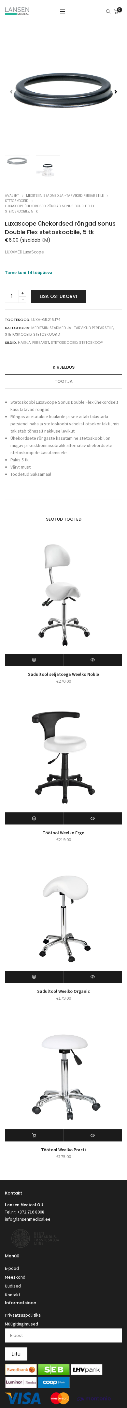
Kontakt (12, 1295)
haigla (24, 342)
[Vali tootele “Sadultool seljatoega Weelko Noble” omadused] (34, 660)
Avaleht (12, 195)
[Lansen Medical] (17, 12)
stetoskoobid (64, 342)
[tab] (63, 368)
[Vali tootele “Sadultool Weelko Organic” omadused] (34, 977)
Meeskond (15, 1277)
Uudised (13, 1286)
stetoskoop (91, 342)
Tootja (64, 381)
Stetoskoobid (16, 200)
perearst (40, 342)
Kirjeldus (64, 367)
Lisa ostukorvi (58, 296)
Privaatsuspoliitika (23, 1315)
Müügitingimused (21, 1324)
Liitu (16, 1354)
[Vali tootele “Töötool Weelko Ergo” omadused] (34, 818)
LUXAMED (13, 252)
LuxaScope (33, 252)
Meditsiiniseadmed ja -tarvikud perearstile (65, 195)
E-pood (12, 1268)
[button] (115, 91)
